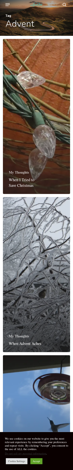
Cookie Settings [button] (16, 461)
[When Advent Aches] (36, 274)
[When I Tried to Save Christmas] (36, 116)
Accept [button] (36, 461)
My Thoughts (19, 172)
